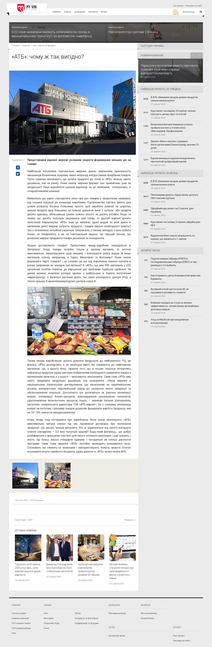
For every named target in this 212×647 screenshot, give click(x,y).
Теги (14, 633)
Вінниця (93, 12)
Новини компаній (20, 618)
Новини (56, 12)
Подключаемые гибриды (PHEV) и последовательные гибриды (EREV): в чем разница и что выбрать (174, 262)
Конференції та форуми (87, 623)
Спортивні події (51, 623)
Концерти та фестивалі (86, 618)
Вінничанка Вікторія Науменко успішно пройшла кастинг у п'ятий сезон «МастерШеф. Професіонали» (172, 127)
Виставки (48, 618)
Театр (78, 613)
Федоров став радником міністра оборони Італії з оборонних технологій (59, 568)
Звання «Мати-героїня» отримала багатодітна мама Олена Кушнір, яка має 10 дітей (175, 144)
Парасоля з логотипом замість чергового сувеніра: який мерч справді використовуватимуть (169, 69)
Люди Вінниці (147, 618)
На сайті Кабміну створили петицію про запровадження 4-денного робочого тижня (121, 571)
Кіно (46, 613)
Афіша (67, 12)
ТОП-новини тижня (21, 623)
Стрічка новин (19, 613)
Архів (104, 12)
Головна (15, 46)
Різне (46, 628)
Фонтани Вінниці (149, 613)
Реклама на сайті (194, 6)
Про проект (178, 6)
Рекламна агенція (117, 613)
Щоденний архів (116, 635)
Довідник (79, 12)
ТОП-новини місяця (21, 628)
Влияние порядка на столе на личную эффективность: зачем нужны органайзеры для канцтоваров (175, 306)
